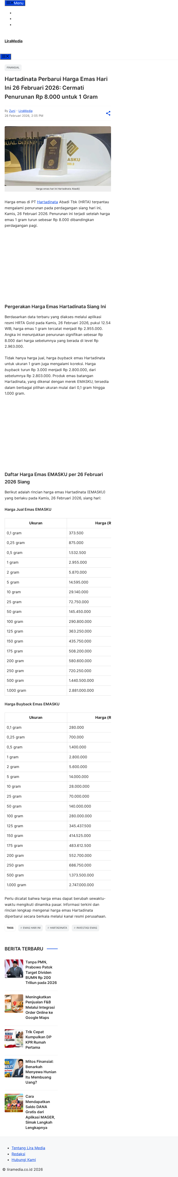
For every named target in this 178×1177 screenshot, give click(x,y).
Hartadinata (47, 202)
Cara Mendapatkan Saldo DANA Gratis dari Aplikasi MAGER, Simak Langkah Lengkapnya (40, 1112)
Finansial (13, 67)
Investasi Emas (86, 927)
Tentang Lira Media (31, 12)
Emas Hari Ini (32, 927)
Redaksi (21, 18)
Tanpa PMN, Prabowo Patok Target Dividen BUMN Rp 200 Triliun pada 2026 (41, 972)
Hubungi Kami (26, 24)
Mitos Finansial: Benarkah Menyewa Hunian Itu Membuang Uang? (40, 1072)
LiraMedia (13, 41)
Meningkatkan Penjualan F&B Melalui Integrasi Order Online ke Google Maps (40, 1007)
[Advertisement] (58, 266)
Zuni (12, 111)
